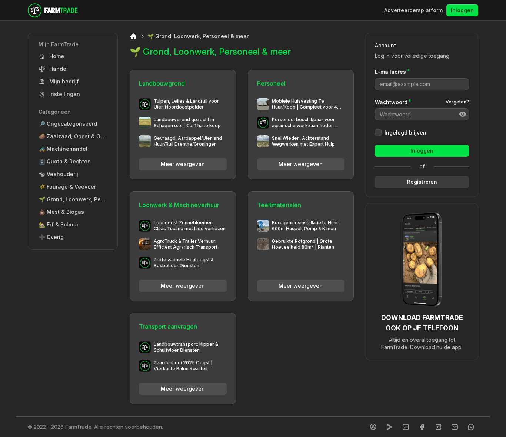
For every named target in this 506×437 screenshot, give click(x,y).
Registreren (422, 182)
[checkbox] (378, 132)
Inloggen (462, 10)
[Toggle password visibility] (462, 114)
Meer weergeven (183, 164)
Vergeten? (457, 102)
